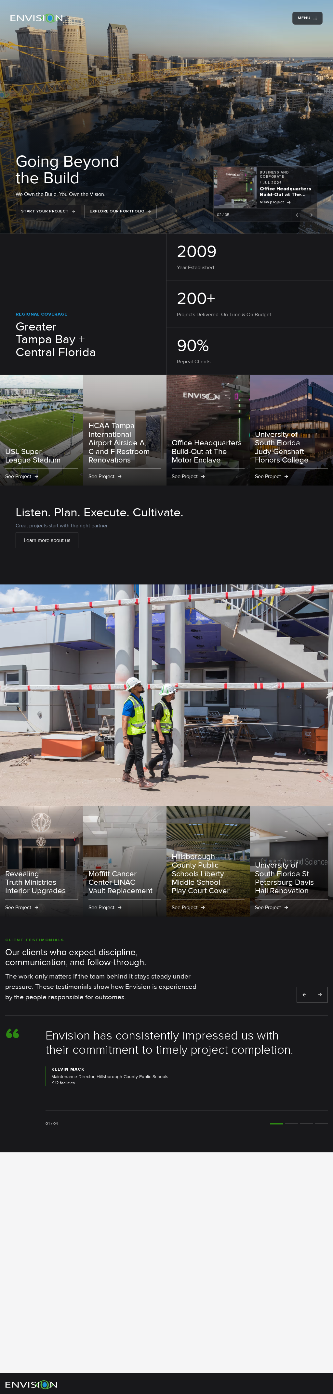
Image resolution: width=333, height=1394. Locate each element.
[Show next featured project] (310, 215)
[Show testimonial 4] (321, 1124)
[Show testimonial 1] (276, 1124)
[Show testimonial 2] (291, 1124)
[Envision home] (36, 18)
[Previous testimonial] (304, 995)
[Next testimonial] (320, 995)
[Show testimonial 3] (306, 1124)
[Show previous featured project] (297, 215)
